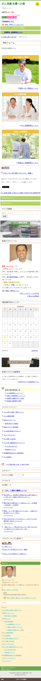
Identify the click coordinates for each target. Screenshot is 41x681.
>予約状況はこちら (8, 21)
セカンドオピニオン (10, 435)
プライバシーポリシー (9, 658)
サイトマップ (6, 661)
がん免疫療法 (8, 457)
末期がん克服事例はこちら (28, 163)
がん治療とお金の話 (10, 439)
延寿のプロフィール (10, 420)
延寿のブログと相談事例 (11, 427)
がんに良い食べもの (11, 446)
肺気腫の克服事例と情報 (13, 401)
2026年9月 (34, 350)
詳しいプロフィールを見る (30, 293)
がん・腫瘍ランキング (7, 546)
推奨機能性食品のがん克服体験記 (14, 453)
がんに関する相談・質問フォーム (14, 412)
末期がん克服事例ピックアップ (15, 395)
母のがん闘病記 (34, 296)
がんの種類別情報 (9, 416)
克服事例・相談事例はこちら (13, 32)
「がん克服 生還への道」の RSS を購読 (17, 464)
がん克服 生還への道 (13, 3)
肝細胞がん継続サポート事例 (15, 398)
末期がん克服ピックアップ (14, 627)
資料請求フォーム (10, 449)
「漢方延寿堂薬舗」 (12, 277)
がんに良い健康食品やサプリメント (14, 443)
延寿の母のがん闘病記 (11, 423)
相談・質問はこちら (12, 291)
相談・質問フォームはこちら (14, 24)
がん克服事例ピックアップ (14, 393)
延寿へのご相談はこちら (28, 88)
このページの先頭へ (21, 679)
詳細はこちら (35, 236)
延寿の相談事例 (8, 621)
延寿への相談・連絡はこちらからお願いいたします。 (22, 598)
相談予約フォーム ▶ (20, 362)
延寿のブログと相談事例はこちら (29, 382)
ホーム (5, 607)
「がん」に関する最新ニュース (15, 490)
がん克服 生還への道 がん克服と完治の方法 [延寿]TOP (20, 193)
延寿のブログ (6, 618)
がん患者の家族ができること (12, 431)
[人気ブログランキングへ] (5, 169)
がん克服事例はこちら (29, 126)
